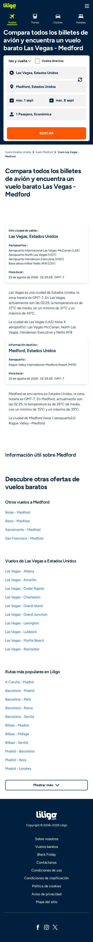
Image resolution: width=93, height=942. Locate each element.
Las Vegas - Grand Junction (26, 614)
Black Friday (46, 854)
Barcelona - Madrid (19, 691)
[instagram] (46, 927)
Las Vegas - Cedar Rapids (24, 588)
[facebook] (38, 927)
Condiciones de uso (46, 870)
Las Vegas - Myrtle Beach (24, 640)
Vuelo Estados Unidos (18, 152)
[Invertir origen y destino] (80, 79)
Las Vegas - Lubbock (21, 632)
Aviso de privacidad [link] (46, 894)
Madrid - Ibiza (15, 760)
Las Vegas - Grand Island (24, 606)
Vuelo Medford (44, 152)
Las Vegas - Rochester (22, 649)
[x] (55, 927)
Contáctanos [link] (46, 862)
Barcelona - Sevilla (19, 717)
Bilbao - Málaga (17, 734)
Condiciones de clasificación (46, 878)
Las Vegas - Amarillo (20, 580)
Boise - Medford (17, 512)
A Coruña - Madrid (19, 682)
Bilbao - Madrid (17, 725)
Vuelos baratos (46, 847)
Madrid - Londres (18, 768)
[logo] (9, 5)
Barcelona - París (18, 699)
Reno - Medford (17, 521)
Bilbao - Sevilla (16, 743)
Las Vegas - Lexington (22, 623)
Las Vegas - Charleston (22, 597)
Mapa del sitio (46, 902)
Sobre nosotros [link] (46, 839)
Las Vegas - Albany (19, 571)
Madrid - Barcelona (19, 751)
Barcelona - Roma (19, 708)
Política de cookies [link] (46, 886)
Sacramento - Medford (22, 530)
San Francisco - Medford (24, 538)
